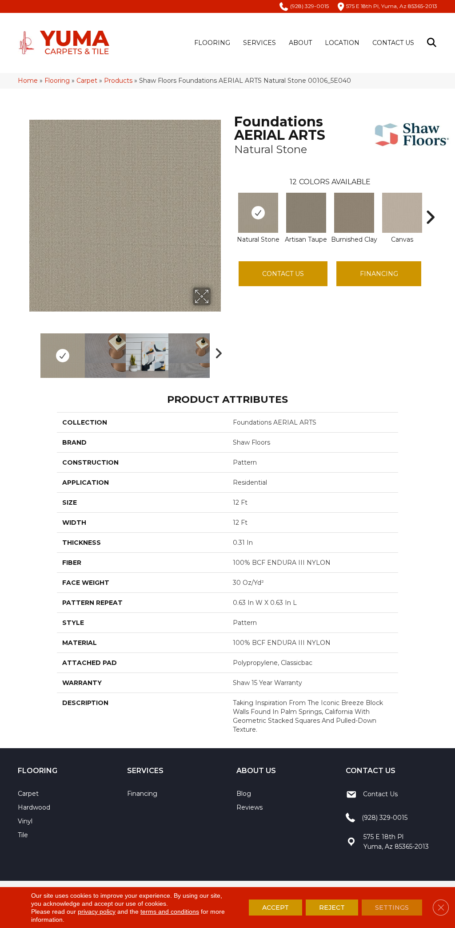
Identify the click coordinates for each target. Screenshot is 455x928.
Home (28, 81)
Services (259, 43)
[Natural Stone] (258, 212)
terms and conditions (169, 911)
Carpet (86, 81)
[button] (433, 43)
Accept (275, 908)
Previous (33, 351)
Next (216, 351)
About (300, 43)
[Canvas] (402, 212)
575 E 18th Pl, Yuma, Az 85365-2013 (391, 6)
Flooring (212, 43)
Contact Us (393, 43)
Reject (332, 908)
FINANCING (379, 274)
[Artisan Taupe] (306, 212)
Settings (392, 908)
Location (342, 43)
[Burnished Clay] (354, 212)
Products (118, 81)
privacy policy (97, 911)
